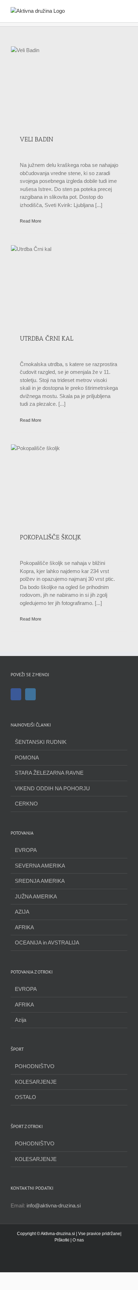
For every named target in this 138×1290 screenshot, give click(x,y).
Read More (30, 221)
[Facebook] (16, 694)
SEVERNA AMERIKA (40, 866)
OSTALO (25, 1097)
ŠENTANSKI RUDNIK (41, 742)
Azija (20, 1020)
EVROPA (26, 850)
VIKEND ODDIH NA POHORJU (52, 788)
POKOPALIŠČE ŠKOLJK (50, 537)
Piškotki (61, 1240)
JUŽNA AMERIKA (36, 896)
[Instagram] (30, 694)
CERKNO (26, 804)
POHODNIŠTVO (34, 1066)
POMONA (27, 758)
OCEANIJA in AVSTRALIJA (47, 943)
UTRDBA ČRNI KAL (46, 338)
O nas (78, 1240)
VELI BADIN (36, 139)
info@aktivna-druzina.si (54, 1205)
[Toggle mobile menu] (124, 11)
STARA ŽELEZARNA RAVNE (49, 773)
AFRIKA (24, 927)
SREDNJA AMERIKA (40, 881)
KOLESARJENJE (36, 1082)
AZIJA (22, 912)
